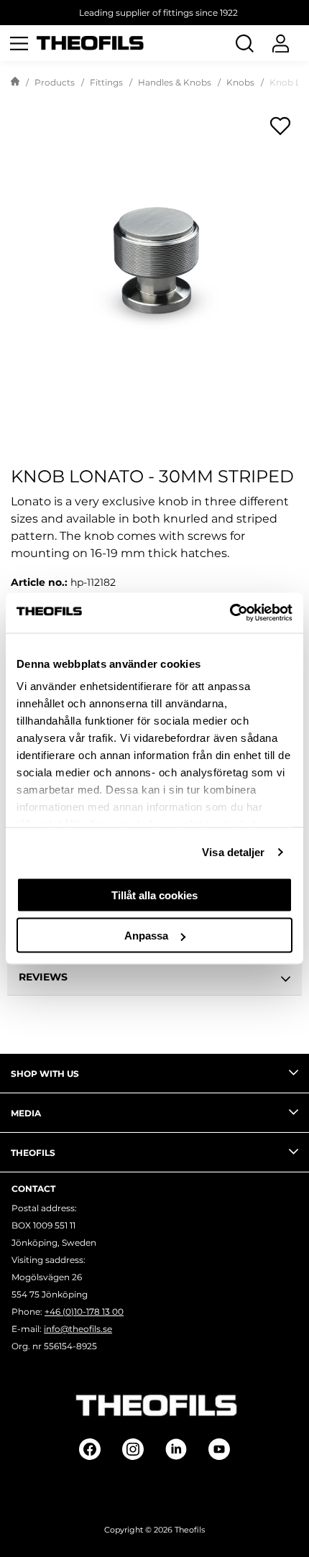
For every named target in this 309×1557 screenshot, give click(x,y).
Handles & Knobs (174, 82)
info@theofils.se (78, 1328)
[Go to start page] (15, 82)
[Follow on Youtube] (219, 1449)
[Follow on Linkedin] (176, 1449)
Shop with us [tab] (45, 1073)
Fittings (106, 82)
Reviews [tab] (43, 976)
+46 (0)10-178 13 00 (84, 1311)
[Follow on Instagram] (132, 1449)
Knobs (240, 82)
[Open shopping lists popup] (280, 125)
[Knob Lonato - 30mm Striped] (154, 251)
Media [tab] (26, 1113)
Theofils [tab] (33, 1152)
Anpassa (146, 935)
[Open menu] (19, 43)
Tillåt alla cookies (154, 894)
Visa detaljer (233, 852)
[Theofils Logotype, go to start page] (90, 43)
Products (54, 82)
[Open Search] (244, 43)
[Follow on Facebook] (89, 1449)
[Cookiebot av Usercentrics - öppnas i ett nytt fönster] (229, 613)
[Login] (280, 43)
